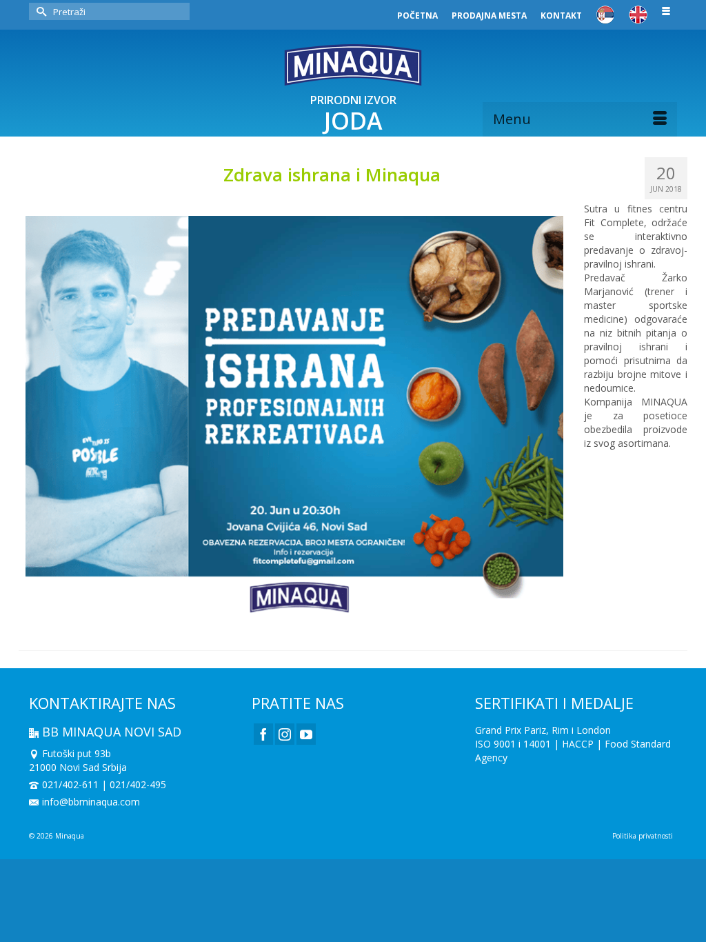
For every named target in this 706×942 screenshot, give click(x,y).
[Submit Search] (39, 11)
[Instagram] (284, 734)
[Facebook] (263, 734)
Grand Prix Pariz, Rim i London (543, 729)
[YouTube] (306, 734)
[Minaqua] (353, 64)
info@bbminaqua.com (91, 801)
